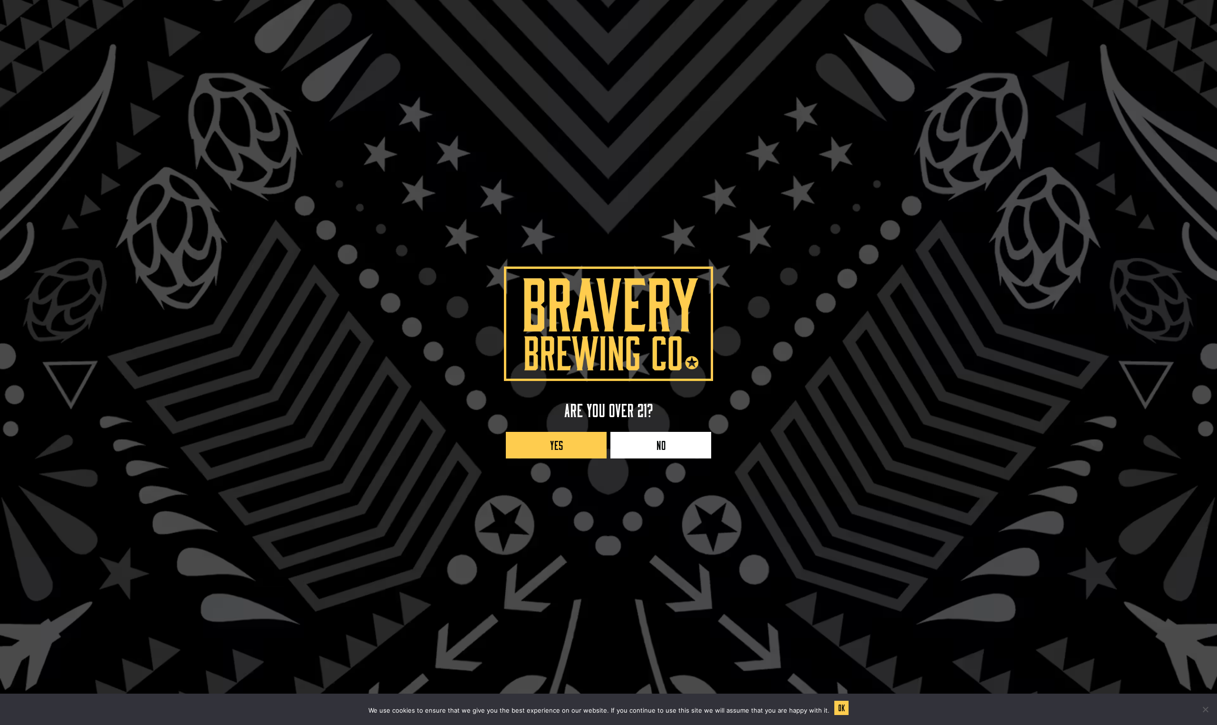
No (661, 443)
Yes (556, 443)
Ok (841, 706)
